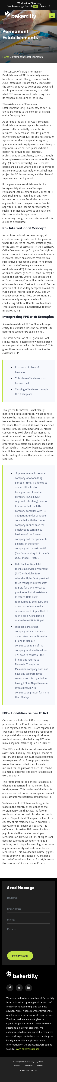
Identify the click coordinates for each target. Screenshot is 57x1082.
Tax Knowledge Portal (19, 6)
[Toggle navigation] (52, 15)
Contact (39, 1065)
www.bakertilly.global (27, 1049)
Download (17, 1065)
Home (5, 56)
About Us (28, 1065)
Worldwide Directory (29, 3)
